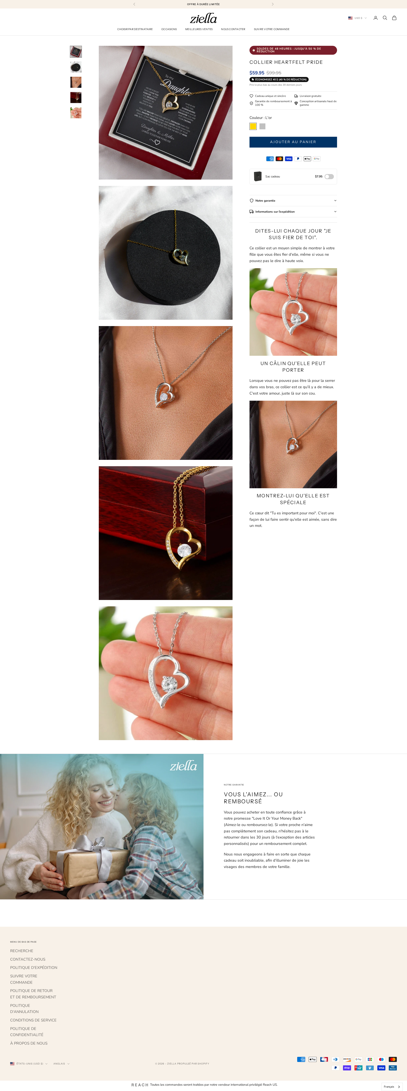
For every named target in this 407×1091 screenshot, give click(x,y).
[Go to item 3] (76, 82)
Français (389, 1087)
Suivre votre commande (272, 29)
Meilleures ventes (199, 29)
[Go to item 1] (76, 52)
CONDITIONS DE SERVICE (33, 1020)
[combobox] (392, 1087)
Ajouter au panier (293, 142)
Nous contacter (233, 29)
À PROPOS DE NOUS (28, 1043)
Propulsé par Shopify (193, 1063)
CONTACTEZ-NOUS (27, 959)
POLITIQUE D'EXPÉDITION (33, 967)
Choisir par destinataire (135, 29)
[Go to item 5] (76, 113)
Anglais (59, 1063)
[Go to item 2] (76, 67)
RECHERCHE (21, 950)
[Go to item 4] (76, 97)
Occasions (169, 29)
